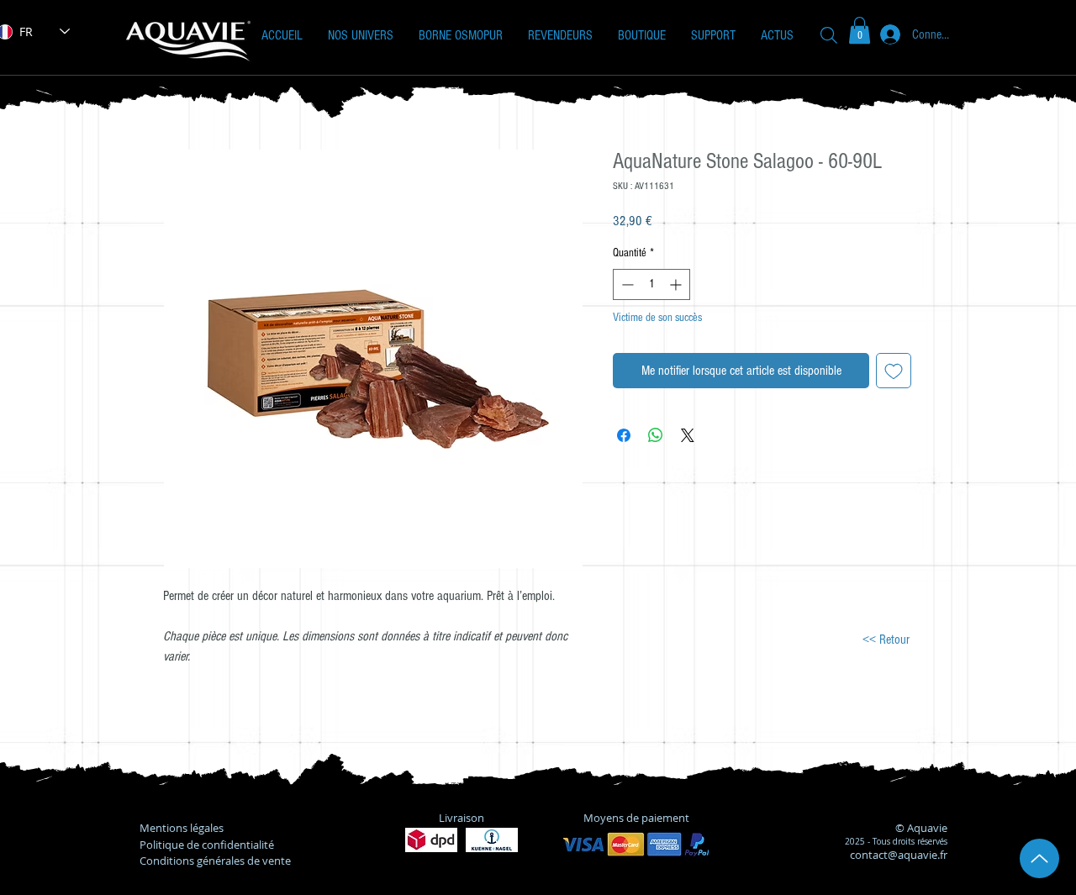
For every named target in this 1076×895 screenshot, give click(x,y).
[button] (360, 35)
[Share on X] (688, 435)
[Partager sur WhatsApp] (656, 435)
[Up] (1039, 858)
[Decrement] (625, 284)
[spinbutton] (651, 284)
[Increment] (677, 284)
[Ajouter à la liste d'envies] (893, 370)
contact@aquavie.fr (898, 854)
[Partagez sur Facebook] (624, 435)
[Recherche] (829, 35)
